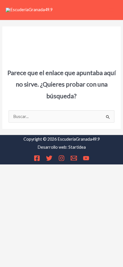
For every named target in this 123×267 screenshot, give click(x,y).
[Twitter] (49, 158)
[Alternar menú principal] (111, 10)
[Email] (74, 158)
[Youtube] (86, 158)
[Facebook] (37, 158)
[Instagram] (61, 158)
